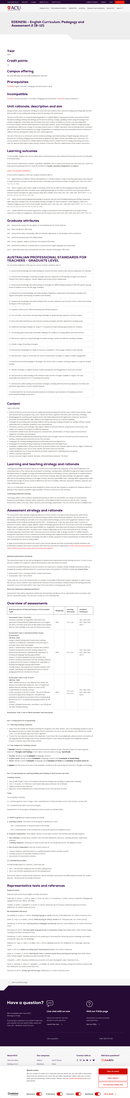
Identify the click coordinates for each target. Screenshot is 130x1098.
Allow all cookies (113, 1071)
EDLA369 (60, 99)
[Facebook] (77, 1060)
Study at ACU (44, 8)
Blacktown (40, 1064)
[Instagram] (80, 1060)
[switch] (60, 1094)
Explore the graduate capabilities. (18, 171)
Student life (73, 8)
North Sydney (57, 1060)
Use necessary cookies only (113, 1085)
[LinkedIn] (84, 1060)
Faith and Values (13, 2)
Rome (54, 1064)
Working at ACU (12, 1064)
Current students (92, 2)
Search (118, 8)
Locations (82, 8)
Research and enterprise (96, 8)
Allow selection (113, 1078)
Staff (111, 2)
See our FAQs (91, 1024)
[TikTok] (90, 1060)
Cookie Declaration (76, 1078)
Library (103, 2)
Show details (109, 1094)
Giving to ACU (43, 2)
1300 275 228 (108, 1038)
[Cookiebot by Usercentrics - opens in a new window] (13, 1094)
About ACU (110, 8)
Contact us (120, 2)
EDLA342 (10, 99)
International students (59, 8)
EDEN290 (10, 86)
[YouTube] (87, 1060)
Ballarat (39, 1060)
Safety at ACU (56, 2)
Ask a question (52, 1038)
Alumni (33, 2)
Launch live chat (53, 1024)
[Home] (14, 8)
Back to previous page (19, 982)
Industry (25, 2)
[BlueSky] (94, 1060)
